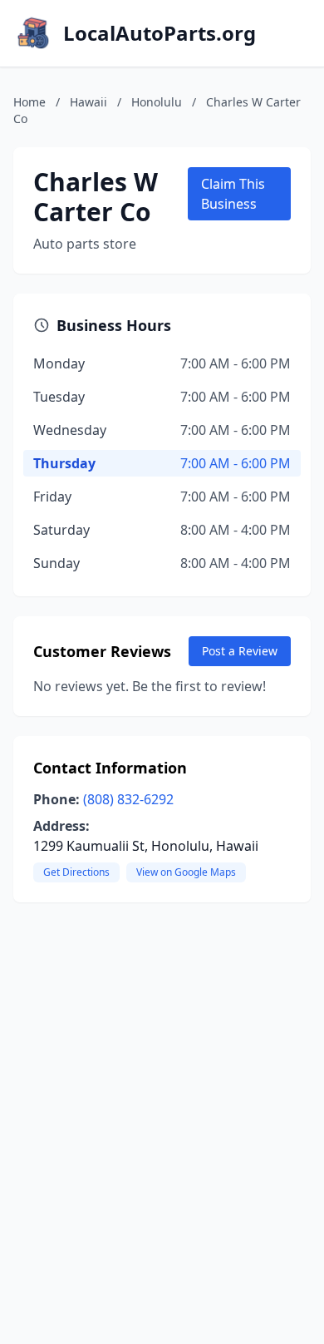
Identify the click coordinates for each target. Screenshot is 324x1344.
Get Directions (76, 872)
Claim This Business (233, 194)
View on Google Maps (186, 872)
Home (29, 102)
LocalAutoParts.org (159, 33)
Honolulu (156, 102)
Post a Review (239, 651)
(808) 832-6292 (128, 799)
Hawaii (88, 102)
